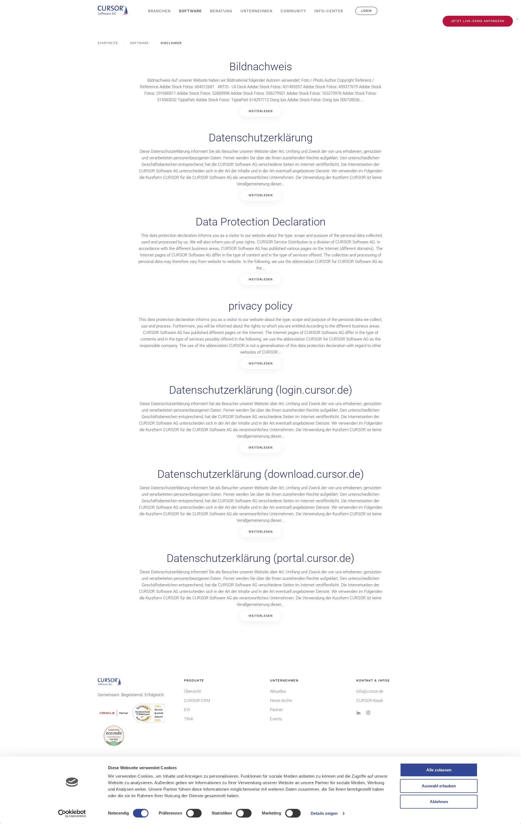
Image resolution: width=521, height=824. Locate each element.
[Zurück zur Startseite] (115, 11)
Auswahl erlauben (439, 786)
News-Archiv (281, 700)
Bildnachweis (260, 66)
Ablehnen (439, 801)
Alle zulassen (439, 770)
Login (366, 10)
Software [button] (190, 11)
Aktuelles (278, 691)
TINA (188, 719)
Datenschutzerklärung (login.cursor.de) (260, 390)
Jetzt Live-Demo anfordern (477, 21)
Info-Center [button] (328, 11)
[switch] (194, 813)
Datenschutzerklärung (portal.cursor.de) (260, 558)
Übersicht (192, 691)
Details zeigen (324, 813)
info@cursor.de (369, 691)
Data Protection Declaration (261, 221)
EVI (187, 709)
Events (276, 719)
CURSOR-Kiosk (369, 700)
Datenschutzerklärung (261, 137)
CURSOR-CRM (197, 700)
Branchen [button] (159, 11)
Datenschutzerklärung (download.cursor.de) (260, 474)
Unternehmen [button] (256, 11)
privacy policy (260, 306)
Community (293, 11)
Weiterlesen (261, 111)
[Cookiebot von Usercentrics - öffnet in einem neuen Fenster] (72, 813)
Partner (276, 709)
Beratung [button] (221, 11)
